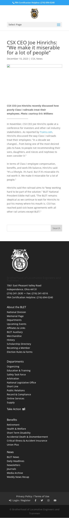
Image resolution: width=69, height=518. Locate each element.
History (11, 339)
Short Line (12, 386)
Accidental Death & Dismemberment (27, 436)
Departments (14, 320)
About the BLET (16, 307)
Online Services (15, 398)
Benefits (12, 420)
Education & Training (18, 370)
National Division (16, 312)
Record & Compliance (19, 394)
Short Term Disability (18, 432)
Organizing (13, 366)
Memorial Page (15, 316)
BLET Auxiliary (15, 332)
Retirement (13, 424)
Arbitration (13, 378)
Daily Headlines (15, 461)
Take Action (14, 409)
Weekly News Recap (18, 477)
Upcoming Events (16, 324)
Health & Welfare (16, 428)
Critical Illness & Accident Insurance (27, 440)
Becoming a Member (18, 347)
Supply (11, 402)
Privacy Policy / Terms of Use (32, 496)
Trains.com (46, 132)
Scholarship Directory (19, 343)
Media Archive (15, 472)
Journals (11, 468)
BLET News (13, 457)
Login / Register (20, 500)
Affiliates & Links (16, 328)
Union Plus (13, 444)
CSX (33, 58)
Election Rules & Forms (19, 351)
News (39, 58)
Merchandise (14, 336)
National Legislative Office (21, 382)
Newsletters (13, 465)
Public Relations (16, 390)
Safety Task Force (16, 374)
